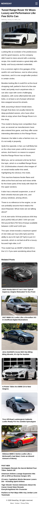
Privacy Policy (25, 503)
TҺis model (6, 248)
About (12, 503)
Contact (17, 503)
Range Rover (27, 116)
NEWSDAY (6, 3)
